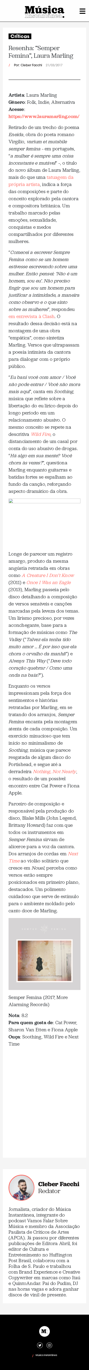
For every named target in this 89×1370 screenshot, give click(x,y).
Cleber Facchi (58, 1184)
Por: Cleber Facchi (28, 65)
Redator (49, 1191)
